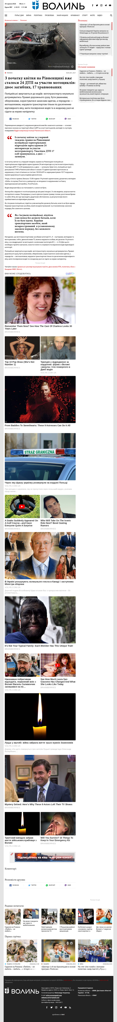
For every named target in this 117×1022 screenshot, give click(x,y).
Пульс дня (19, 15)
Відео (99, 15)
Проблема (49, 15)
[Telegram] (105, 6)
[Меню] (6, 15)
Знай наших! (62, 15)
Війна (28, 15)
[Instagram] (101, 6)
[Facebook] (92, 6)
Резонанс (23, 20)
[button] (22, 4)
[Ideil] (58, 1014)
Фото (92, 15)
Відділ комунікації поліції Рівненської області (32, 131)
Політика (38, 15)
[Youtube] (110, 6)
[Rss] (70, 1007)
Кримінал (75, 15)
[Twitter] (97, 6)
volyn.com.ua (68, 980)
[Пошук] (111, 15)
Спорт (85, 15)
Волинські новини (11, 20)
